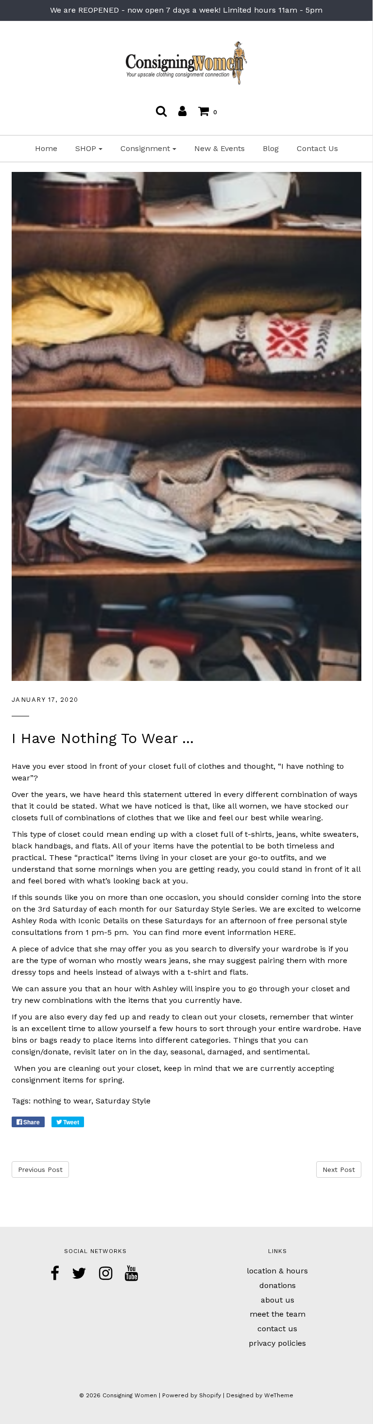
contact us (277, 1328)
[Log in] (182, 111)
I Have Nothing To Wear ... (103, 737)
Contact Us (317, 148)
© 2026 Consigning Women (118, 1395)
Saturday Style (123, 1100)
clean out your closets (223, 1016)
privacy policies (277, 1343)
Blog (271, 148)
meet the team (277, 1314)
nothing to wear (62, 1100)
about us (277, 1300)
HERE (283, 932)
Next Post (338, 1169)
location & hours (277, 1270)
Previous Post (40, 1169)
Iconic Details (103, 920)
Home (46, 148)
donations (277, 1285)
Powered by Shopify (191, 1395)
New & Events (219, 148)
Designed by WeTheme (259, 1395)
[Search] (161, 111)
